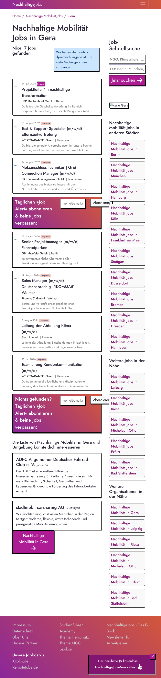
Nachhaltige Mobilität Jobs (44, 16)
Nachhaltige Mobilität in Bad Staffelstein (124, 598)
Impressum (21, 625)
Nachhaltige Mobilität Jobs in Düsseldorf (124, 277)
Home (16, 16)
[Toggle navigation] (143, 4)
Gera (71, 16)
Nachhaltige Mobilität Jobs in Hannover (124, 342)
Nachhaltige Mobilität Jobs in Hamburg (124, 192)
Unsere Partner (25, 643)
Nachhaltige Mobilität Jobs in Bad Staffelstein (124, 468)
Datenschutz (22, 631)
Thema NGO (70, 643)
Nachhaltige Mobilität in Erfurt (125, 579)
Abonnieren (101, 202)
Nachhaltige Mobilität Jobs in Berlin (124, 149)
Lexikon (65, 649)
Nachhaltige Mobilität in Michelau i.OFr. (123, 560)
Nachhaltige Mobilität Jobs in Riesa (124, 403)
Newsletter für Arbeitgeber (119, 640)
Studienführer (71, 625)
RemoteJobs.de (25, 667)
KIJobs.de (20, 661)
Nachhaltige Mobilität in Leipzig (126, 525)
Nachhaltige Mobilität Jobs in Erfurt (124, 446)
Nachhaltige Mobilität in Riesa (125, 541)
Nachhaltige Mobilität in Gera (33, 538)
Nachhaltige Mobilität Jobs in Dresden (124, 320)
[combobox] (127, 68)
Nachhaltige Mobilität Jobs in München (124, 170)
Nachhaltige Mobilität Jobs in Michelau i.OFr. (124, 425)
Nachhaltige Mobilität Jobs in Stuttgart (124, 256)
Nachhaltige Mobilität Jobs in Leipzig (124, 382)
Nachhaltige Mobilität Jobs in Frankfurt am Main (125, 235)
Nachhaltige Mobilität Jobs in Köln (124, 213)
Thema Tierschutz (74, 637)
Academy (67, 631)
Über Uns (20, 637)
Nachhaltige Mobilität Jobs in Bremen (124, 299)
